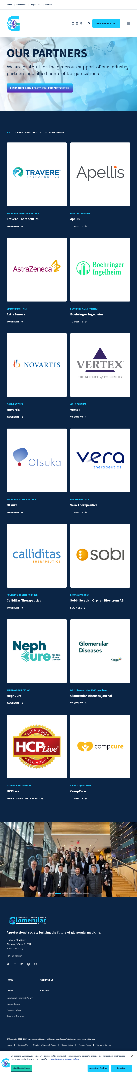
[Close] (131, 1056)
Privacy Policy (72, 1059)
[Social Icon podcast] (80, 23)
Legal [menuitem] (33, 5)
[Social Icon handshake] (34, 964)
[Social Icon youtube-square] (73, 23)
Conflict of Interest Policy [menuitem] (20, 998)
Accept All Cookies (98, 1068)
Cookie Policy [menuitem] (13, 1004)
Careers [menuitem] (48, 5)
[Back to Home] (13, 28)
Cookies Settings (21, 1068)
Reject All (121, 1068)
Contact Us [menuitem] (22, 5)
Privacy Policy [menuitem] (14, 1010)
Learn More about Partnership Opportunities (39, 87)
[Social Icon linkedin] (77, 23)
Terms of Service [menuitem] (15, 1016)
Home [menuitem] (9, 5)
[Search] (89, 23)
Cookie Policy (57, 1059)
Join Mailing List (106, 23)
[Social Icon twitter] (9, 964)
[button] (51, 893)
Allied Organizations (52, 132)
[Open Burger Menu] (128, 23)
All (8, 132)
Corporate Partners (25, 132)
